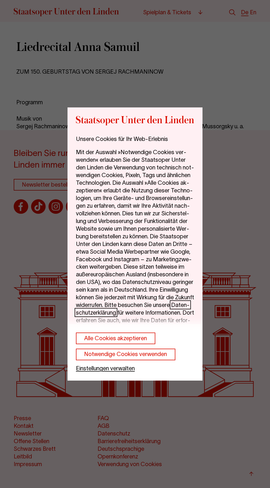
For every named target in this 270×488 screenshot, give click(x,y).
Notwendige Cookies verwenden (125, 354)
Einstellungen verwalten (105, 368)
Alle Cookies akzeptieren (115, 338)
